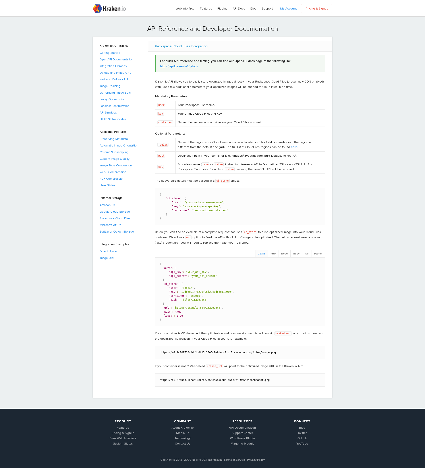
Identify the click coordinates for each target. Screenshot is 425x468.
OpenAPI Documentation (116, 59)
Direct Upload (109, 251)
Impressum (215, 459)
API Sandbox (108, 112)
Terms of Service (234, 459)
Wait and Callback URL (115, 79)
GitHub (302, 438)
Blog (253, 8)
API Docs (239, 8)
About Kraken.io (183, 427)
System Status (123, 443)
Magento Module (242, 443)
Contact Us (182, 443)
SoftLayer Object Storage (117, 231)
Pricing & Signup (123, 433)
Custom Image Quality (114, 158)
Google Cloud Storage (115, 211)
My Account (288, 8)
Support (267, 8)
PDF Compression (112, 178)
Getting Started (110, 52)
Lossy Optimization (113, 99)
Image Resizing (110, 86)
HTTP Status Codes (113, 119)
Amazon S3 (107, 205)
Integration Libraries (113, 66)
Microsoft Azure (110, 225)
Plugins (222, 8)
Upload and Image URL (115, 72)
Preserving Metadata (114, 139)
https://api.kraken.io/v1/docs (179, 66)
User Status (108, 185)
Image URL (107, 258)
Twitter (302, 433)
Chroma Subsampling (114, 152)
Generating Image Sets (115, 92)
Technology (183, 438)
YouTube (302, 443)
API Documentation (242, 427)
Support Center (242, 433)
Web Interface (185, 8)
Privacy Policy (256, 459)
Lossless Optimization (114, 106)
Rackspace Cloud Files (115, 218)
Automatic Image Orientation (119, 145)
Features (206, 8)
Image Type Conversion (116, 165)
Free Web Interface (123, 438)
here (294, 147)
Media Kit (182, 433)
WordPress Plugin (242, 438)
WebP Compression (113, 172)
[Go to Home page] (109, 8)
